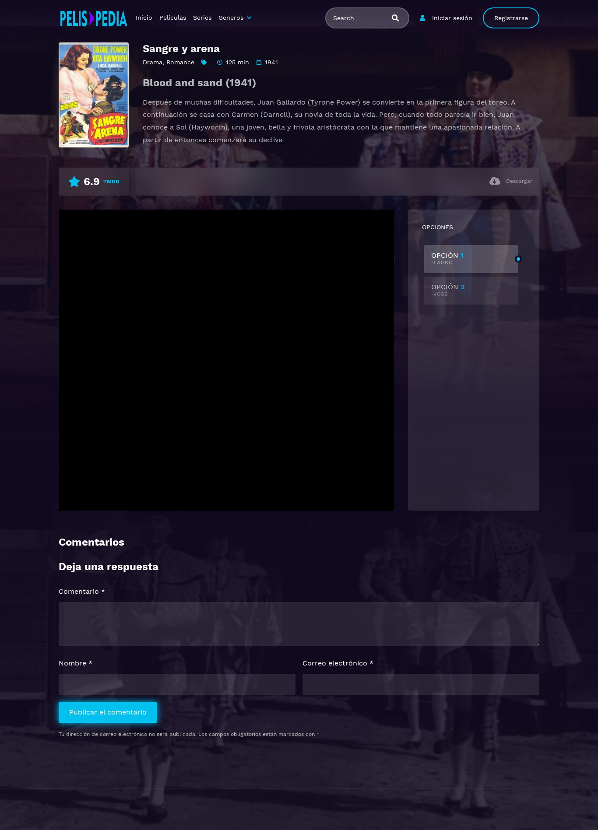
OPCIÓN (447, 258)
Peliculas (172, 17)
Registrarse (511, 17)
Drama (152, 62)
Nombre (75, 663)
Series (202, 17)
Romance (180, 62)
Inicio (144, 17)
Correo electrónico (338, 663)
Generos (230, 17)
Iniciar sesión (452, 17)
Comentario (82, 591)
